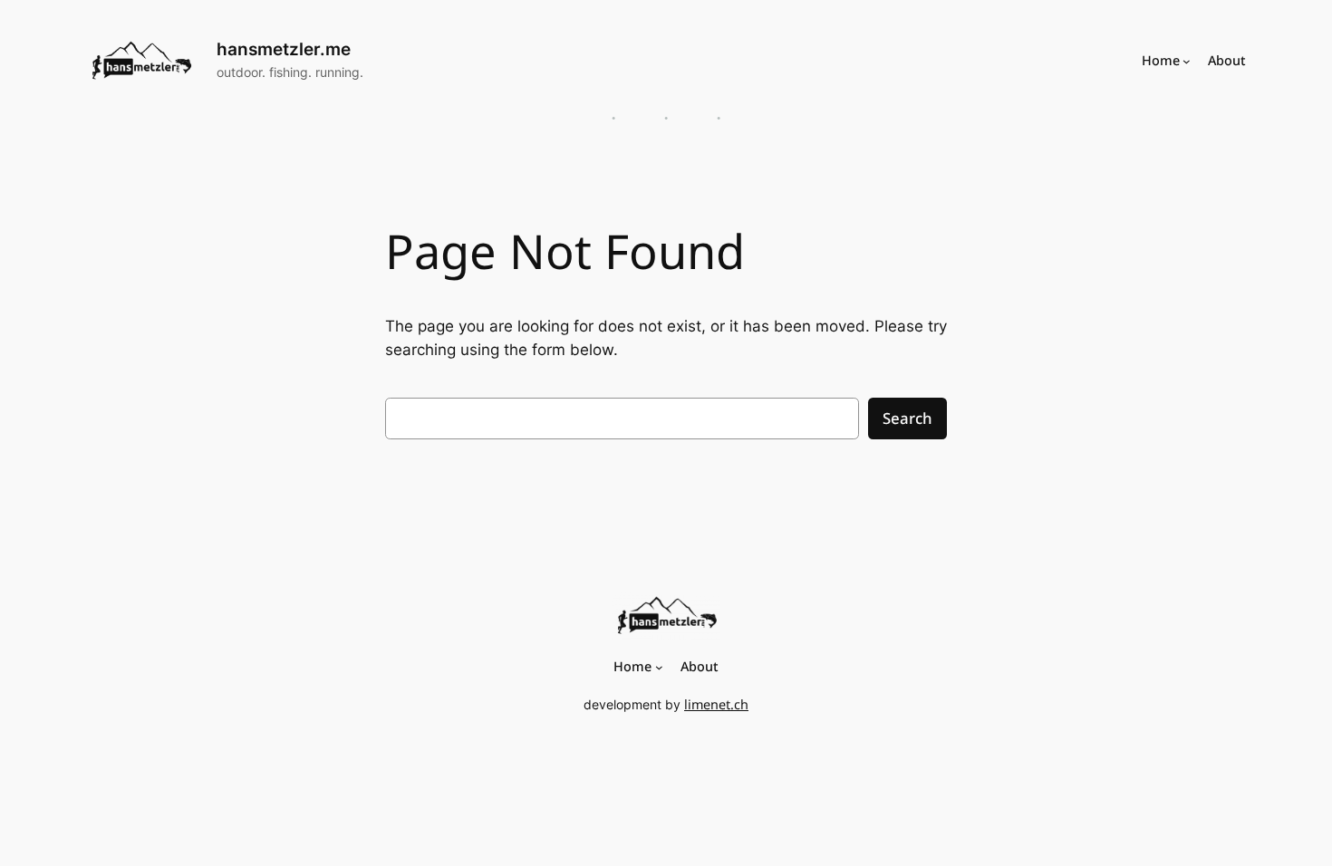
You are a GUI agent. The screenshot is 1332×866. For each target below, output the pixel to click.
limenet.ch (716, 704)
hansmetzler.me (284, 49)
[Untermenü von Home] (1186, 60)
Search (907, 418)
